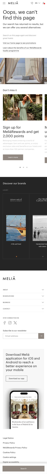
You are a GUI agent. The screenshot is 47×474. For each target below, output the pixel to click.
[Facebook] (4, 322)
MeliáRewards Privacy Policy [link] (15, 447)
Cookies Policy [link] (9, 452)
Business (6, 302)
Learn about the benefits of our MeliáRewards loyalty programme (22, 49)
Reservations (8, 296)
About (5, 290)
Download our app (16, 378)
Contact (6, 309)
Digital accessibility (11, 462)
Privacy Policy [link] (9, 443)
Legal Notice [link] (8, 438)
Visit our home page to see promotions (19, 43)
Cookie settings (9, 457)
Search (23, 468)
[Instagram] (10, 322)
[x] (15, 322)
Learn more (13, 157)
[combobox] (37, 3)
